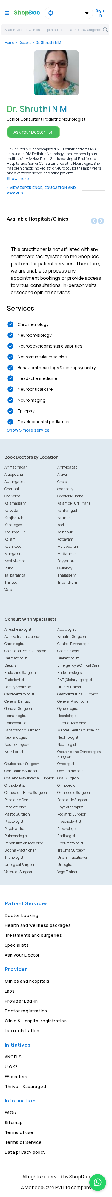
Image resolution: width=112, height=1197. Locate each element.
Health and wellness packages (38, 925)
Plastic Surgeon (17, 814)
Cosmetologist (68, 650)
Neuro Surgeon (16, 744)
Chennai (11, 488)
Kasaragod (13, 524)
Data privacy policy (25, 1152)
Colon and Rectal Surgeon (25, 650)
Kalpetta (11, 510)
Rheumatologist (70, 843)
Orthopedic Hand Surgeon (25, 792)
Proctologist (13, 821)
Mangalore (13, 553)
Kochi (61, 524)
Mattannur (66, 553)
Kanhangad (67, 510)
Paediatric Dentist (18, 799)
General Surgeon (18, 708)
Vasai (8, 589)
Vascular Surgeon (18, 871)
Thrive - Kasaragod (25, 1086)
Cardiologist (14, 643)
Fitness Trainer (69, 686)
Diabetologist (68, 658)
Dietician (11, 665)
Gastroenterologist (19, 694)
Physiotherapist (70, 807)
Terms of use (19, 1132)
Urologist (64, 864)
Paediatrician (15, 807)
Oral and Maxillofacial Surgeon (29, 778)
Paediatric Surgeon (72, 799)
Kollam (10, 539)
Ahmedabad (67, 467)
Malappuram (68, 546)
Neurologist (66, 744)
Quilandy (64, 568)
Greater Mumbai (70, 496)
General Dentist (17, 701)
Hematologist (15, 715)
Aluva (62, 474)
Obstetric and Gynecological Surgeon (79, 754)
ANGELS (13, 1057)
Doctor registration (26, 1011)
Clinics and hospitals (27, 981)
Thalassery (66, 575)
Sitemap (14, 1122)
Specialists (17, 945)
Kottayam (65, 539)
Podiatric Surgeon (71, 814)
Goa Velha (12, 496)
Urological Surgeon (20, 864)
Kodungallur (14, 532)
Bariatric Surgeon (71, 636)
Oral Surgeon (68, 778)
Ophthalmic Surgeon (21, 770)
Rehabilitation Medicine (23, 843)
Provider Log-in (21, 1001)
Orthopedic (66, 785)
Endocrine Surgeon (20, 672)
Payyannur (66, 560)
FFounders (16, 1076)
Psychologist (67, 828)
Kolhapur (65, 532)
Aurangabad (15, 481)
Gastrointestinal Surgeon (77, 694)
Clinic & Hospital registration (36, 1021)
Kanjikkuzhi (14, 517)
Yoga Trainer (67, 871)
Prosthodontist (69, 821)
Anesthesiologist (17, 629)
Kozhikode (12, 546)
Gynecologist (67, 708)
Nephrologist (67, 737)
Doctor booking (22, 915)
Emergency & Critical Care (78, 665)
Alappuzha (13, 474)
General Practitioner (73, 701)
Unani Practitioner (72, 857)
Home (9, 42)
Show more (18, 178)
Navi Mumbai (15, 560)
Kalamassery (15, 503)
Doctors (25, 42)
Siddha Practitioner (20, 850)
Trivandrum (67, 582)
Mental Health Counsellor (78, 730)
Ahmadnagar (15, 467)
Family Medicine (17, 686)
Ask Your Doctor (29, 132)
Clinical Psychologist (73, 643)
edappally (65, 488)
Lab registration (22, 1030)
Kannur (63, 517)
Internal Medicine (71, 722)
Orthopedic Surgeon (73, 792)
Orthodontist (14, 785)
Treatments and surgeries (33, 935)
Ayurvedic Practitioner (22, 636)
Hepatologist (67, 715)
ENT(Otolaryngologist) (75, 679)
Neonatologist (15, 737)
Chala (62, 481)
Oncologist (65, 763)
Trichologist (13, 857)
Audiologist (66, 629)
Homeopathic (15, 722)
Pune (8, 568)
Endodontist (14, 679)
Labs (10, 991)
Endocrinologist (70, 672)
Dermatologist (15, 658)
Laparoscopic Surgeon (22, 730)
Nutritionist (13, 751)
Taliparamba (14, 575)
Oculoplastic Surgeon (21, 763)
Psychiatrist (14, 828)
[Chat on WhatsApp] (97, 1182)
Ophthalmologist (71, 770)
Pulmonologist (16, 835)
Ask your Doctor (22, 955)
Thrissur (11, 582)
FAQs (10, 1112)
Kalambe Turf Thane (73, 503)
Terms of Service (23, 1142)
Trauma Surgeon (71, 850)
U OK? (11, 1066)
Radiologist (66, 835)
